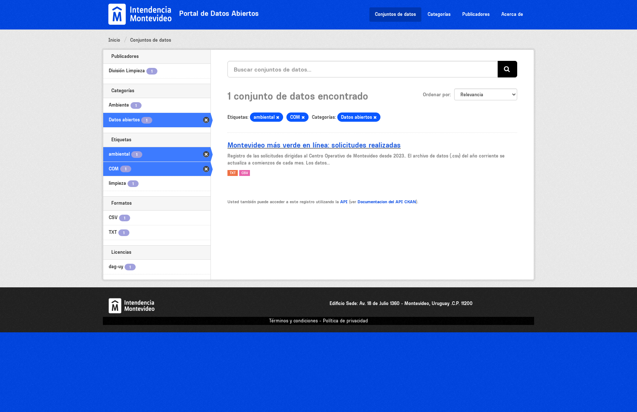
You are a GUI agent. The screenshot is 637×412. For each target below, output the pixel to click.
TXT (233, 173)
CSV (244, 173)
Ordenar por (436, 94)
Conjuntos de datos (395, 14)
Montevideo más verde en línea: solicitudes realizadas (314, 145)
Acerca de (512, 14)
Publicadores (476, 14)
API (344, 201)
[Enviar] (507, 69)
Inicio (114, 40)
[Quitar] (277, 117)
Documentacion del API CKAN (387, 201)
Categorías (439, 14)
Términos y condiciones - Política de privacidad (318, 320)
